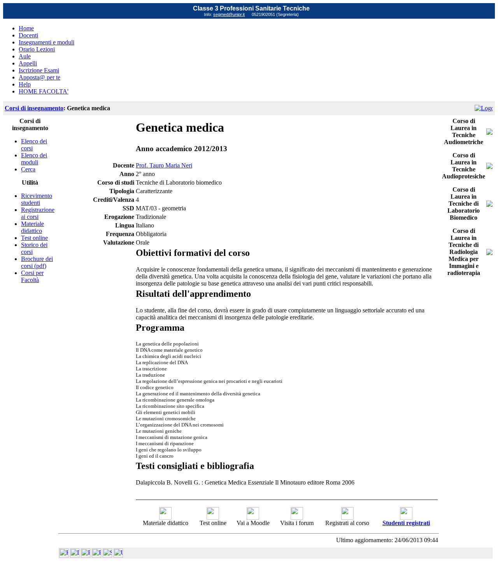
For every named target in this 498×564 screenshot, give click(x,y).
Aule (25, 56)
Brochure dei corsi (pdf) (37, 262)
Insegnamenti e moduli (46, 42)
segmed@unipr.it (229, 14)
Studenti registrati (406, 523)
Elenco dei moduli (34, 159)
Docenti (28, 35)
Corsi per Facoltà (32, 276)
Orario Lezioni (37, 49)
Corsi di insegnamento (34, 108)
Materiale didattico (32, 227)
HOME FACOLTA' (43, 91)
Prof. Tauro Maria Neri (164, 165)
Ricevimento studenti (36, 199)
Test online (34, 237)
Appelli (28, 63)
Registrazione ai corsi (37, 213)
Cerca (28, 169)
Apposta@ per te (39, 77)
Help (25, 84)
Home (26, 28)
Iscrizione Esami (39, 70)
